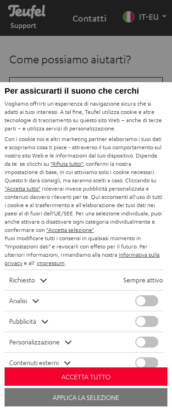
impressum (51, 262)
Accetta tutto (86, 377)
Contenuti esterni (34, 362)
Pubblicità (22, 321)
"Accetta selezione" (70, 229)
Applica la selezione (86, 397)
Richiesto (22, 280)
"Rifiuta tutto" (66, 163)
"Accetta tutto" (22, 188)
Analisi (18, 300)
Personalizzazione (34, 342)
